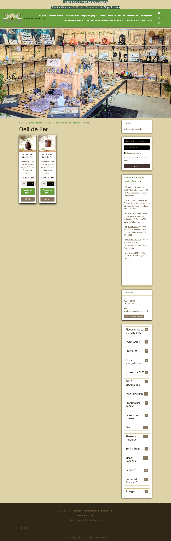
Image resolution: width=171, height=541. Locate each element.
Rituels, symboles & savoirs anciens (104, 20)
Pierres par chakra (132, 417)
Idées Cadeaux (130, 459)
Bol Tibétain (132, 448)
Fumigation (146, 16)
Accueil (42, 16)
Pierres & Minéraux (36, 123)
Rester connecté (134, 153)
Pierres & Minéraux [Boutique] (80, 16)
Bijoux (49, 123)
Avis (150, 20)
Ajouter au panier (27, 191)
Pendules (130, 470)
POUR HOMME (134, 393)
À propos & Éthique (135, 20)
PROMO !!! (131, 350)
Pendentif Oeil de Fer (27, 155)
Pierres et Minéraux (131, 438)
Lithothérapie (56, 16)
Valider (137, 166)
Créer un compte (130, 158)
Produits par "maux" (132, 404)
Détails (28, 199)
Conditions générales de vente (94, 537)
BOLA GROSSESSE (132, 383)
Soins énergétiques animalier (133, 362)
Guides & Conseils (73, 20)
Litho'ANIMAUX (134, 372)
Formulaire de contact (134, 316)
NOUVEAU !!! (132, 341)
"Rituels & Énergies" (131, 481)
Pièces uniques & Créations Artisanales (119, 16)
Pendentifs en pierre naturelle (68, 123)
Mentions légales (71, 537)
